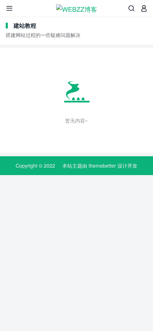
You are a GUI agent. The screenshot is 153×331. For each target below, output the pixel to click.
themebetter (102, 165)
